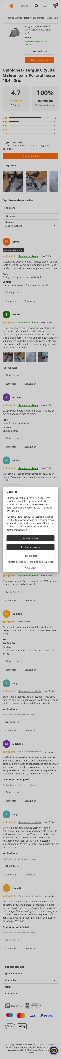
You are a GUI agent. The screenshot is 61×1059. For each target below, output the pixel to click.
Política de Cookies (17, 561)
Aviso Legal (31, 567)
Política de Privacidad (42, 561)
